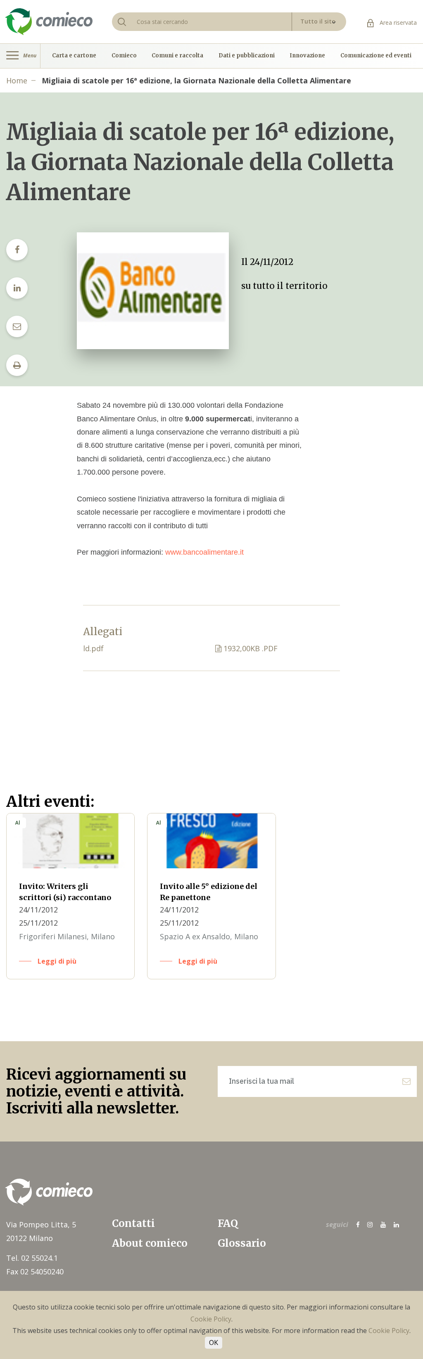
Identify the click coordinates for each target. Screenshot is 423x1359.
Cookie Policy (210, 1319)
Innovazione (307, 55)
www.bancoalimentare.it (204, 552)
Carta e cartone (74, 55)
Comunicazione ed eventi (375, 55)
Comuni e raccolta (177, 55)
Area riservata (397, 22)
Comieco (124, 55)
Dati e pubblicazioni (247, 55)
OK (213, 1342)
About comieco (150, 1243)
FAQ (228, 1223)
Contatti (133, 1223)
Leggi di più (57, 961)
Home (16, 80)
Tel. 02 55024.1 (32, 1258)
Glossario (242, 1243)
